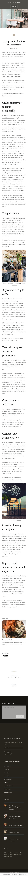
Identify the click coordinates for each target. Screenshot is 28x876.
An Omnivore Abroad (14, 2)
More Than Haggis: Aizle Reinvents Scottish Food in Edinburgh (14, 807)
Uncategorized (7, 792)
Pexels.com (14, 285)
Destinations (6, 766)
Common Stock (7, 640)
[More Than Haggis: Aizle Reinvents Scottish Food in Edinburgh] (14, 803)
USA (5, 782)
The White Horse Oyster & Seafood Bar (14, 840)
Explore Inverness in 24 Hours (15, 825)
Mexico (5, 776)
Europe (5, 772)
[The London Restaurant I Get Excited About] (14, 814)
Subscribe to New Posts (12, 738)
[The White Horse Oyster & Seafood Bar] (14, 837)
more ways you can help (15, 426)
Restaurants (6, 789)
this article (4, 536)
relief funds (5, 416)
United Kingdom (7, 779)
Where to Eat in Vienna (14, 832)
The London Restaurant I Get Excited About (15, 817)
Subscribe (8, 752)
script (14, 469)
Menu (14, 6)
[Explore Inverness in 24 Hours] (14, 823)
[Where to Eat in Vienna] (14, 830)
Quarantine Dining (8, 785)
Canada (5, 769)
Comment (20, 716)
